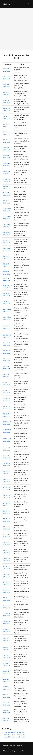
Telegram (6, 751)
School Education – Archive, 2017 (14, 732)
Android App (21, 751)
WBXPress (6, 4)
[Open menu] (28, 4)
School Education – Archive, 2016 (14, 735)
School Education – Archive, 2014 (14, 737)
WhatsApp (13, 751)
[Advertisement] (16, 30)
